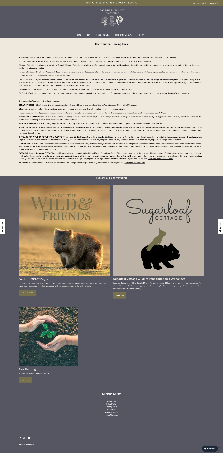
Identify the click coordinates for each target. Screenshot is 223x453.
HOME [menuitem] (78, 35)
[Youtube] (29, 438)
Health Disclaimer (111, 415)
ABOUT (141, 35)
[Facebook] (20, 438)
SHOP (87, 35)
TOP (219, 450)
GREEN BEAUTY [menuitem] (102, 35)
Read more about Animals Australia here (61, 120)
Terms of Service (111, 412)
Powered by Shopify (26, 445)
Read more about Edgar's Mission (154, 113)
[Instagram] (24, 438)
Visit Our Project (27, 293)
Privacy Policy (111, 410)
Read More (120, 295)
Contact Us (111, 401)
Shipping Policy (111, 407)
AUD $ (203, 3)
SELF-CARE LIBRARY (123, 35)
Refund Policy (111, 404)
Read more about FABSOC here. (160, 159)
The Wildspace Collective (142, 61)
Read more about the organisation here (148, 123)
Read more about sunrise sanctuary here (40, 149)
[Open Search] (194, 3)
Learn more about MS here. (135, 163)
